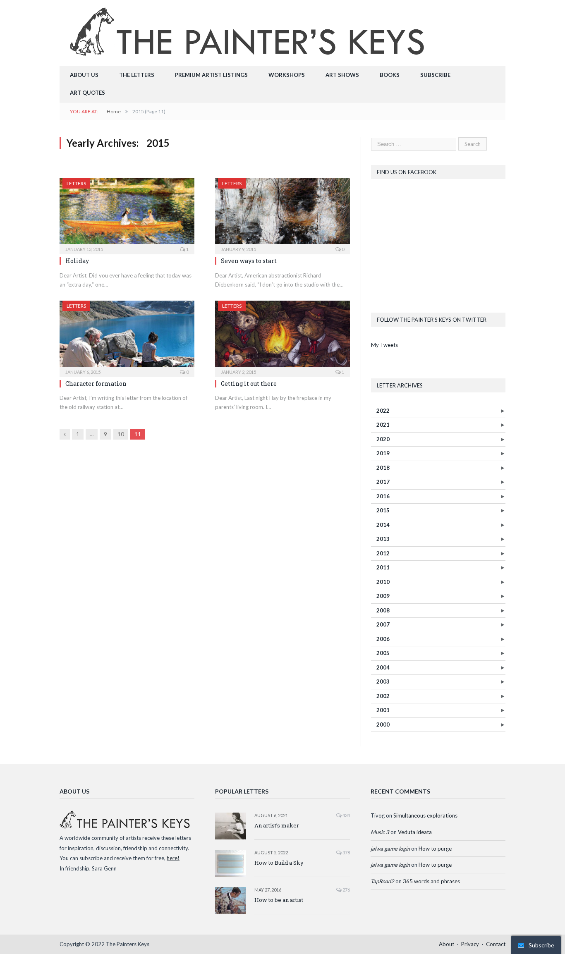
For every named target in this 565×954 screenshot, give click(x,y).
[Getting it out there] (282, 336)
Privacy (470, 944)
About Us (84, 75)
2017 (383, 481)
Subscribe (435, 75)
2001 (383, 710)
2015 (383, 510)
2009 (383, 596)
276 (346, 889)
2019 (383, 453)
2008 (383, 610)
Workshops (286, 75)
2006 (383, 639)
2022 (383, 410)
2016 (383, 496)
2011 (383, 567)
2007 (383, 624)
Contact (495, 944)
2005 (383, 653)
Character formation (96, 383)
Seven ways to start (249, 261)
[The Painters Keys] (249, 31)
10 (120, 434)
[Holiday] (127, 213)
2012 (383, 553)
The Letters (136, 75)
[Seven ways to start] (282, 213)
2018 (383, 467)
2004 (383, 667)
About (446, 944)
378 (346, 852)
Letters (76, 183)
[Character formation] (127, 336)
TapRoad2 (382, 881)
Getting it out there (249, 383)
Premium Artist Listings (211, 75)
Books (390, 75)
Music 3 (380, 832)
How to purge (435, 848)
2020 (383, 439)
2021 (383, 424)
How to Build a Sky (279, 862)
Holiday (77, 261)
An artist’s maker (276, 825)
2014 (383, 524)
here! (173, 858)
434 (346, 815)
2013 (383, 539)
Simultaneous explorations (425, 815)
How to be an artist (278, 900)
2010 (383, 582)
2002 (383, 696)
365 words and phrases (431, 881)
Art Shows (342, 75)
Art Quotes (87, 92)
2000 (383, 724)
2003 (383, 681)
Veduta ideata (415, 832)
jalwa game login (390, 848)
